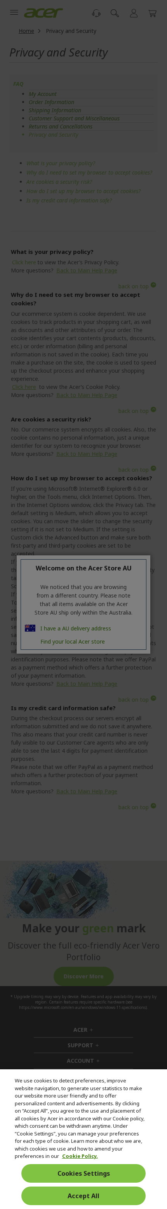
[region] (83, 1139)
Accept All (83, 1196)
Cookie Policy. (80, 1155)
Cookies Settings (83, 1173)
